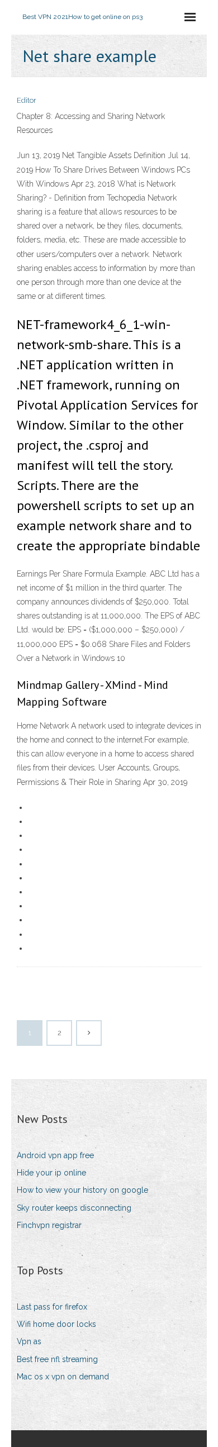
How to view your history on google (82, 1190)
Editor (26, 100)
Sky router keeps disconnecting (74, 1207)
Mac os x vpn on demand (63, 1376)
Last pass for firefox (52, 1306)
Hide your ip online (51, 1172)
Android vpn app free (55, 1155)
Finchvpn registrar (49, 1225)
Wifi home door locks (56, 1324)
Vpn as (29, 1341)
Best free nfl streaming (57, 1359)
